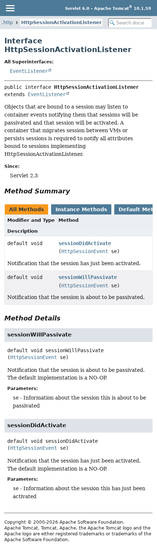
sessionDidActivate (84, 243)
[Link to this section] (75, 191)
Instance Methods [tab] (81, 209)
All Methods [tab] (26, 209)
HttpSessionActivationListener (61, 22)
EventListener (29, 71)
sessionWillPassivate (87, 277)
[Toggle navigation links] (10, 8)
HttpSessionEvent (84, 251)
